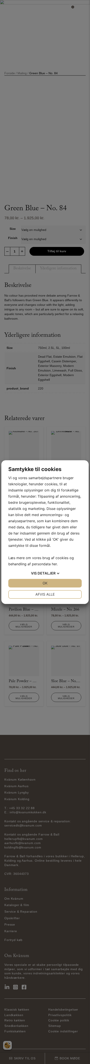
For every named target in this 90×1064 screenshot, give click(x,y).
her (54, 564)
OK (45, 583)
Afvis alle (45, 594)
